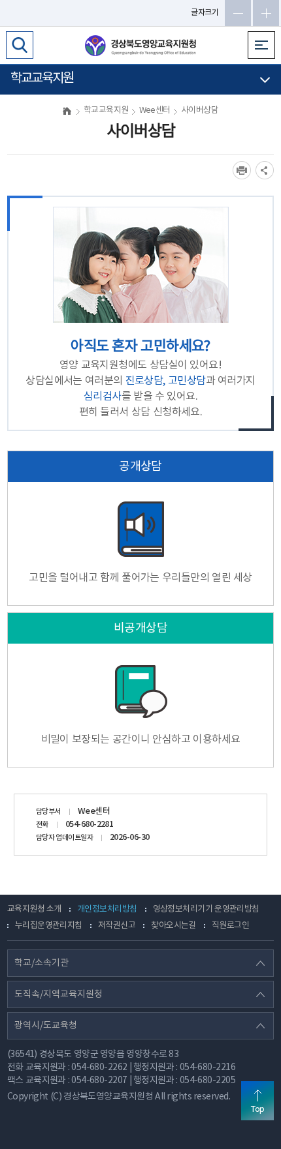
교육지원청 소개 (34, 909)
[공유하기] (265, 170)
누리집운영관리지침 (48, 926)
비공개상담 (140, 628)
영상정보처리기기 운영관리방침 (206, 909)
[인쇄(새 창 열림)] (242, 170)
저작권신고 (116, 926)
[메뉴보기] (261, 45)
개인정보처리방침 (107, 909)
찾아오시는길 (173, 926)
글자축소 (238, 13)
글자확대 (266, 13)
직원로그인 (230, 926)
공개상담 (140, 466)
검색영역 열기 (19, 45)
